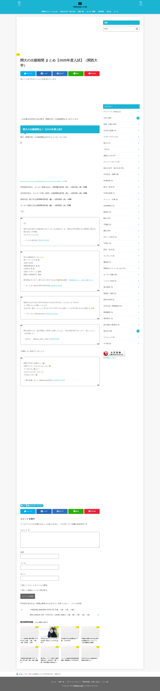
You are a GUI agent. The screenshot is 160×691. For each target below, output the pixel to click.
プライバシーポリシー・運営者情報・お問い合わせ (83, 682)
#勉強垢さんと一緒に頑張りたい (81, 280)
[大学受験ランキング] (114, 354)
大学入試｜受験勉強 (113, 306)
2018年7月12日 (59, 380)
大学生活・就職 (111, 174)
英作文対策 (109, 299)
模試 (107, 231)
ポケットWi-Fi (110, 237)
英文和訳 (101, 11)
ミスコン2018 (110, 281)
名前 (22, 552)
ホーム (116, 11)
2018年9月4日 (54, 339)
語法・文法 (109, 249)
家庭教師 (108, 312)
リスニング (109, 337)
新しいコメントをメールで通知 (34, 585)
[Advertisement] (60, 35)
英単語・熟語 (110, 293)
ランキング (109, 256)
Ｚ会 (106, 149)
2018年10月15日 (51, 314)
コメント (25, 530)
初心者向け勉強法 (111, 325)
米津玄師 (108, 180)
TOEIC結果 (109, 193)
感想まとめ (109, 155)
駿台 (107, 218)
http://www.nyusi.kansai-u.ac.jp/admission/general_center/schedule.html (39, 181)
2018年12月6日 (56, 285)
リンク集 (105, 682)
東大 (107, 143)
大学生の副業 (110, 130)
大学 (18, 54)
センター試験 (91, 11)
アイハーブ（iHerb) (112, 112)
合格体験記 (109, 206)
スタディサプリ (111, 137)
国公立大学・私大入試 (68, 11)
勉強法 (107, 212)
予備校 (107, 224)
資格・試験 (110, 124)
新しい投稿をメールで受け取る (34, 590)
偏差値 (107, 262)
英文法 (109, 11)
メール (23, 563)
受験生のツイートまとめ (50, 11)
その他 (107, 343)
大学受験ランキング (109, 357)
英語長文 (108, 318)
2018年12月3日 (43, 240)
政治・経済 (109, 187)
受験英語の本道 (78, 686)
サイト (23, 574)
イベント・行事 (111, 199)
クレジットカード (111, 162)
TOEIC (107, 243)
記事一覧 (81, 11)
